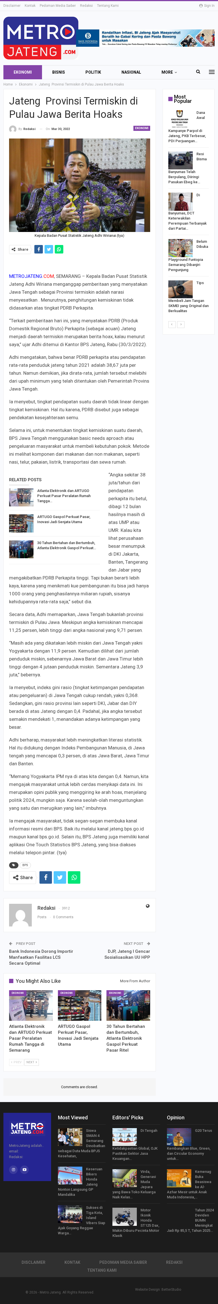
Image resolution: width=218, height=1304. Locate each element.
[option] (188, 213)
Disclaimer (11, 6)
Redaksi (86, 6)
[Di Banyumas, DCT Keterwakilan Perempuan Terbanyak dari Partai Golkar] (180, 202)
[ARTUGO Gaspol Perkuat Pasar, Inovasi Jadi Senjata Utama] (21, 523)
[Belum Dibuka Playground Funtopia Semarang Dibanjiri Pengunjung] (180, 248)
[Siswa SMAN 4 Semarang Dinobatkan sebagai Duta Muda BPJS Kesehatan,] (70, 1137)
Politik (93, 72)
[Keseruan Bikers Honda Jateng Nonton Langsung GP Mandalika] (70, 1176)
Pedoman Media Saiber (58, 6)
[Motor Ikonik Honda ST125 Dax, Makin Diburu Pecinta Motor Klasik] (124, 1217)
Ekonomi (23, 72)
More (167, 72)
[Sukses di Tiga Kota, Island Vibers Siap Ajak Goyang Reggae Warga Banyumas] (70, 1214)
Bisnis (58, 72)
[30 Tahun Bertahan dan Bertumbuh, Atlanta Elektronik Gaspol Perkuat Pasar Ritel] (21, 549)
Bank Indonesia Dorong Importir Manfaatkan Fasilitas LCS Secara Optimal (41, 957)
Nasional (131, 72)
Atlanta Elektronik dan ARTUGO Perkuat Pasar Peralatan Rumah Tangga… (64, 496)
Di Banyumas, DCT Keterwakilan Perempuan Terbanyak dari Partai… (187, 212)
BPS (25, 865)
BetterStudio (171, 1290)
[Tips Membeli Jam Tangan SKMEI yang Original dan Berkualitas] (180, 289)
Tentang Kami (108, 6)
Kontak (30, 6)
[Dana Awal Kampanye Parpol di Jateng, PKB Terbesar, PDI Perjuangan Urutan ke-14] (180, 119)
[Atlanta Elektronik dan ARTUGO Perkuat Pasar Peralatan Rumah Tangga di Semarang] (21, 497)
